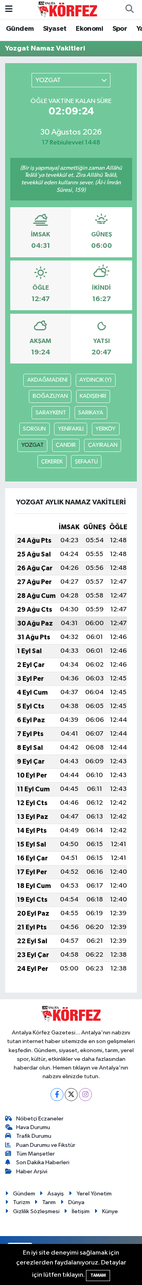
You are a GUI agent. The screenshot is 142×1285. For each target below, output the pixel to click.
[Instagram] (85, 1094)
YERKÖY (105, 429)
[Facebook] (57, 1094)
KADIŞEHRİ (93, 396)
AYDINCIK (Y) (95, 380)
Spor (119, 28)
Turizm (21, 1202)
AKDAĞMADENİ (47, 380)
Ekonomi (89, 28)
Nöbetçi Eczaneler (40, 1119)
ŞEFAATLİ (86, 462)
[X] (71, 1094)
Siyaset (55, 28)
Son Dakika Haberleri (42, 1162)
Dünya (76, 1202)
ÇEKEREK (52, 462)
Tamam (98, 1275)
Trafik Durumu (33, 1136)
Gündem (20, 28)
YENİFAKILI (71, 429)
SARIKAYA (90, 413)
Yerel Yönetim (94, 1194)
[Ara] (129, 9)
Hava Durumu (33, 1127)
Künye (110, 1211)
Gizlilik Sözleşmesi (36, 1211)
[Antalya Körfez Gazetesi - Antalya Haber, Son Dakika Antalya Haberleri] (67, 9)
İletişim (81, 1211)
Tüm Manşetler (35, 1154)
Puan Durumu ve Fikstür (45, 1145)
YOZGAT (32, 445)
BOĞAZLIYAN (50, 396)
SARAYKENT (51, 413)
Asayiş (55, 1194)
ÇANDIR (66, 445)
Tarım (49, 1202)
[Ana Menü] (9, 9)
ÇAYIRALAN (103, 445)
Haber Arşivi (31, 1171)
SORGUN (34, 429)
